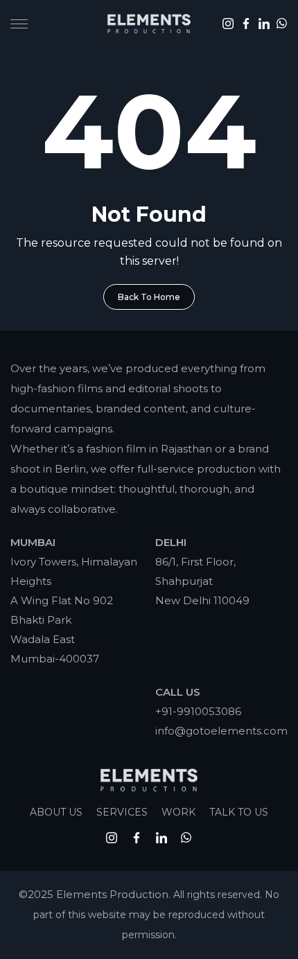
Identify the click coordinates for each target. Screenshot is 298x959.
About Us (56, 812)
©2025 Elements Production (93, 894)
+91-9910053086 (198, 711)
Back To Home (149, 297)
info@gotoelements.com (221, 730)
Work (178, 812)
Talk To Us (238, 812)
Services (122, 812)
